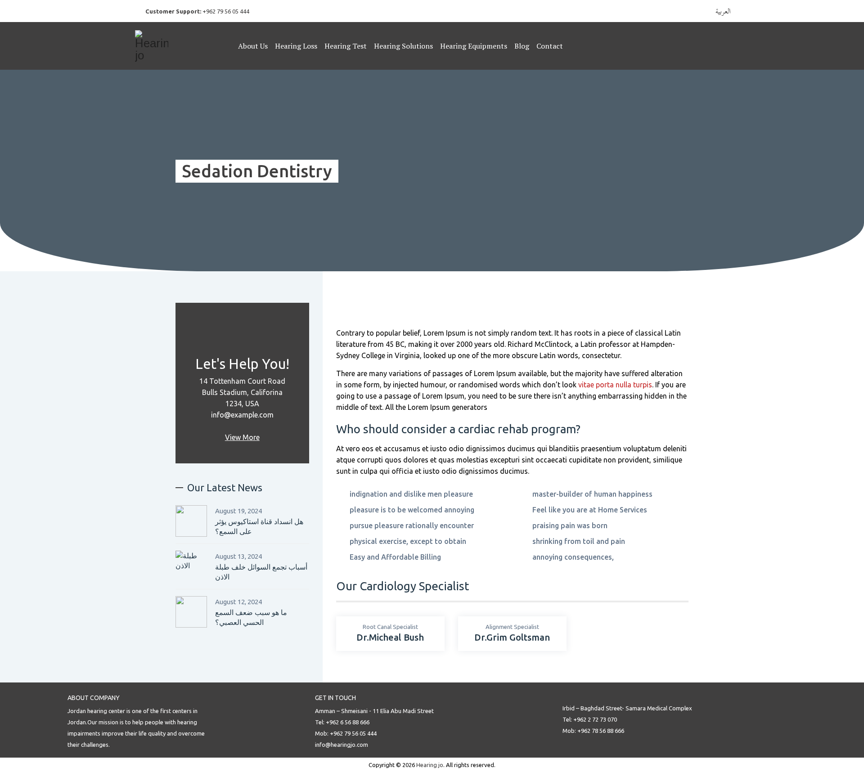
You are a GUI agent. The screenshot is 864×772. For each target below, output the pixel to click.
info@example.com (242, 415)
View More (242, 437)
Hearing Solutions (403, 46)
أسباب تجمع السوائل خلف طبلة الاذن (261, 572)
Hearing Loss (296, 46)
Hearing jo (429, 765)
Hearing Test (345, 46)
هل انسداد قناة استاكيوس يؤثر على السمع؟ (259, 526)
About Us (253, 46)
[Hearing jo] (189, 46)
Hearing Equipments (473, 46)
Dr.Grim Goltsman (512, 637)
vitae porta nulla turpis (615, 385)
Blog (521, 46)
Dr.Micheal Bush (390, 637)
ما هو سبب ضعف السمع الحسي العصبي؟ (251, 617)
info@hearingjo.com (341, 744)
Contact (549, 46)
